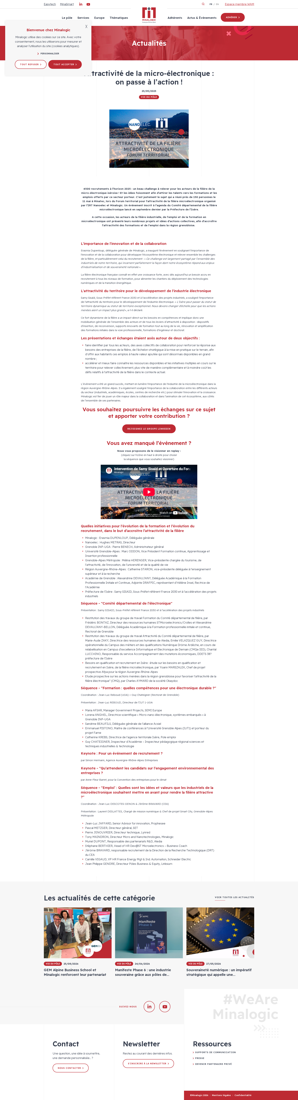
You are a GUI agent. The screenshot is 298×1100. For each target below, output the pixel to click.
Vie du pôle (149, 97)
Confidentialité (243, 1095)
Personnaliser (50, 53)
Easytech (50, 4)
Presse (199, 1058)
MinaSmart (67, 4)
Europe (99, 17)
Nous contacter (69, 1068)
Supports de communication (215, 1052)
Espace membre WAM (239, 4)
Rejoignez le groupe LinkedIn (149, 428)
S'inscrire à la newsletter (147, 1063)
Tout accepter (63, 64)
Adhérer (231, 17)
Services (83, 17)
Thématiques (119, 17)
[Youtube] (88, 5)
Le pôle (67, 17)
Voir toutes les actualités (234, 897)
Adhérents (175, 17)
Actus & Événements (201, 17)
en (217, 4)
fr (211, 4)
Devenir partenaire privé (213, 1064)
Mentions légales (221, 1095)
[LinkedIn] (80, 5)
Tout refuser (29, 64)
